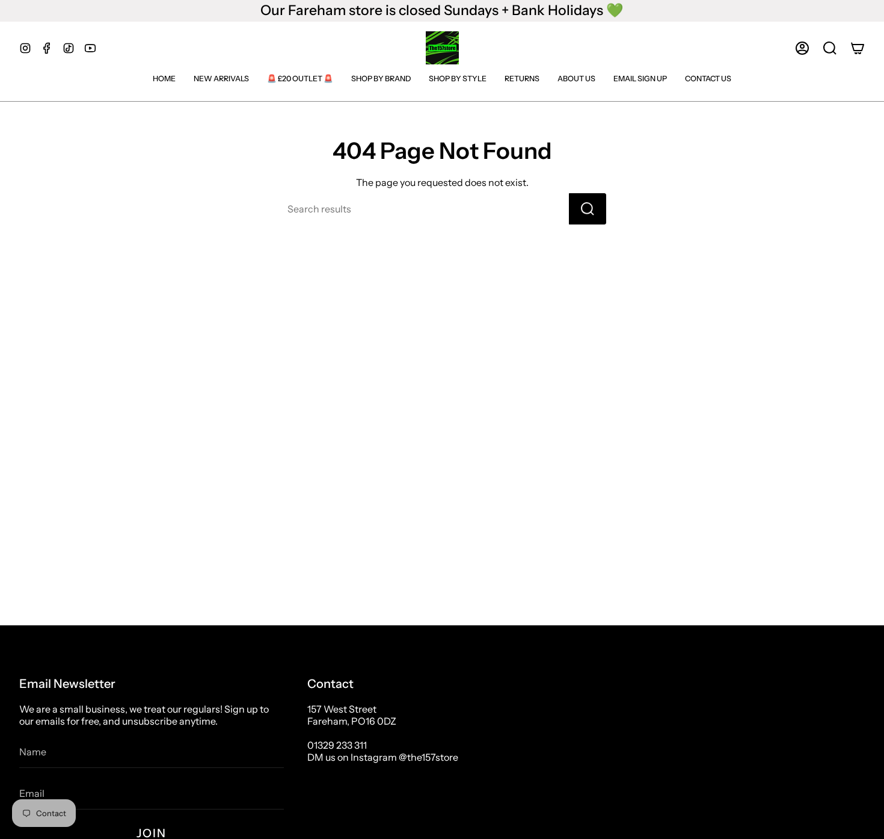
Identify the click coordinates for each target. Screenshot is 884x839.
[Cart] (857, 48)
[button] (830, 48)
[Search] (587, 208)
